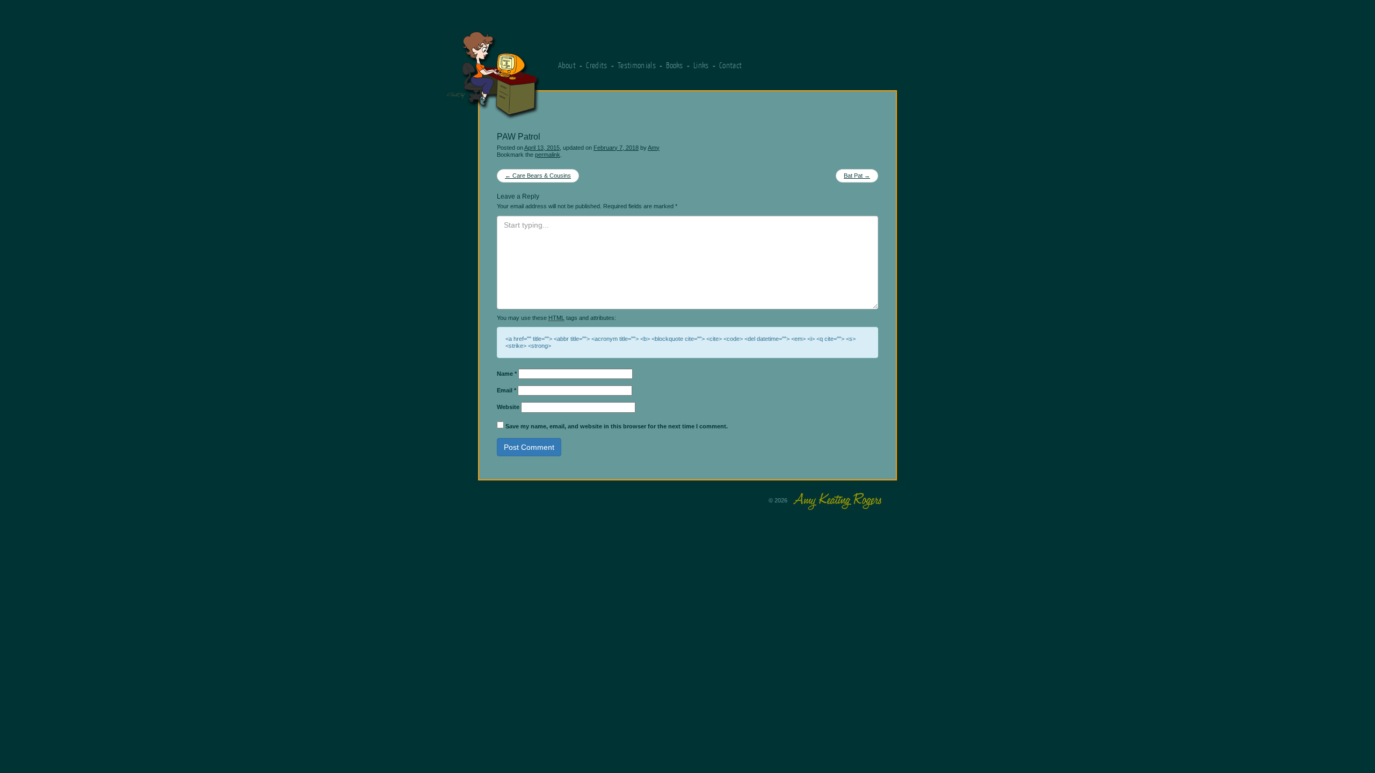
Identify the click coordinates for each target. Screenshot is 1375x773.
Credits (596, 65)
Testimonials (637, 65)
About (567, 65)
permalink (547, 154)
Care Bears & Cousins (538, 175)
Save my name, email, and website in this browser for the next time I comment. (616, 426)
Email (506, 390)
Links (701, 65)
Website (508, 407)
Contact (730, 65)
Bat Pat (857, 175)
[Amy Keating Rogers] (547, 68)
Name (507, 373)
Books (674, 65)
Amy (654, 147)
